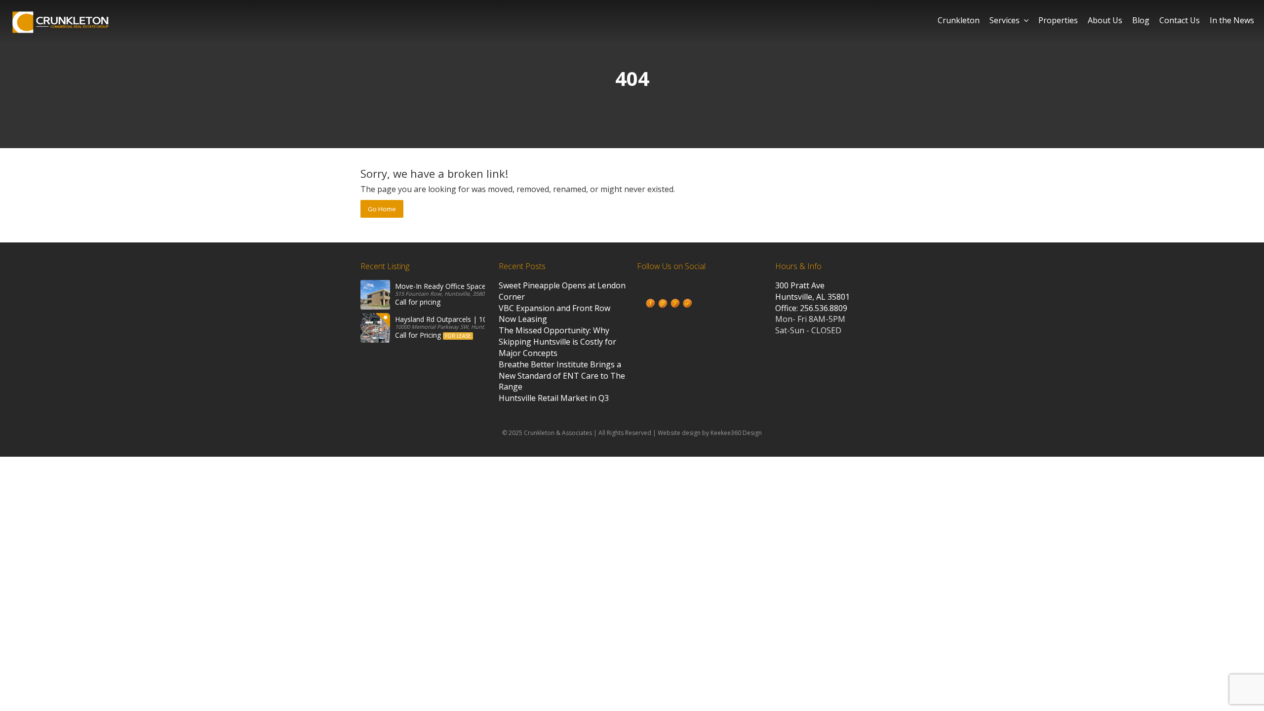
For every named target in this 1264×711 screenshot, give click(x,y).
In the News (1232, 20)
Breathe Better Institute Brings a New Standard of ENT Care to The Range (562, 376)
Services (1004, 20)
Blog (1140, 20)
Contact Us (1179, 20)
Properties (1058, 20)
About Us (1105, 20)
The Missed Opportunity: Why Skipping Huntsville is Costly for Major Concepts (557, 341)
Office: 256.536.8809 (811, 308)
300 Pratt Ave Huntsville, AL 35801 (812, 291)
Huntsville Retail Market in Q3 (554, 398)
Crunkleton (959, 20)
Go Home (382, 208)
